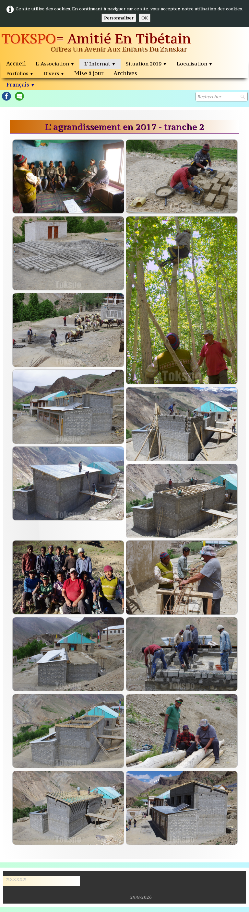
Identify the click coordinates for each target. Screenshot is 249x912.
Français (20, 84)
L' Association (55, 63)
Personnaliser (119, 18)
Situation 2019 (146, 63)
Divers (54, 73)
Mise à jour (89, 73)
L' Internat (100, 63)
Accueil (16, 63)
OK (144, 18)
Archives (125, 73)
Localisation (195, 63)
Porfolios (20, 73)
